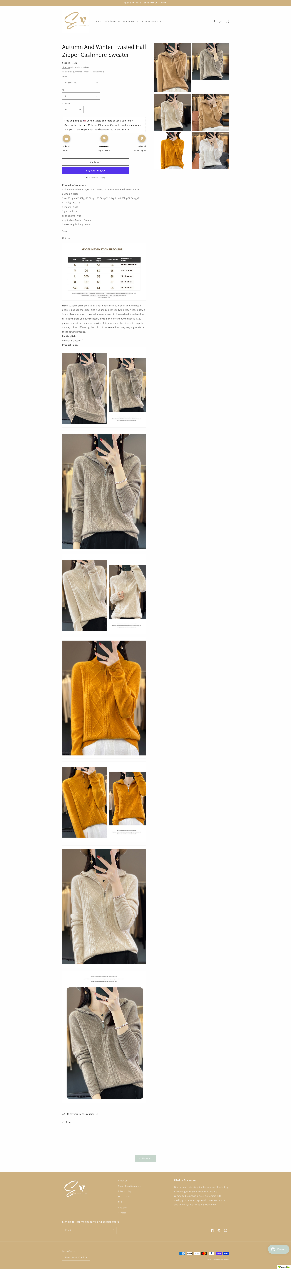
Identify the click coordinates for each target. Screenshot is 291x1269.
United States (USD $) (74, 1257)
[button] (112, 21)
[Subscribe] (113, 1230)
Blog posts (123, 1207)
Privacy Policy (124, 1191)
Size (64, 90)
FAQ (120, 1202)
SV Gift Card (124, 1196)
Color (64, 76)
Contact (122, 1212)
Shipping (66, 67)
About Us (122, 1180)
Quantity (66, 103)
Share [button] (68, 1122)
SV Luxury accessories (221, 1259)
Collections (145, 1158)
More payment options (95, 178)
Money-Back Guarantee (129, 1186)
